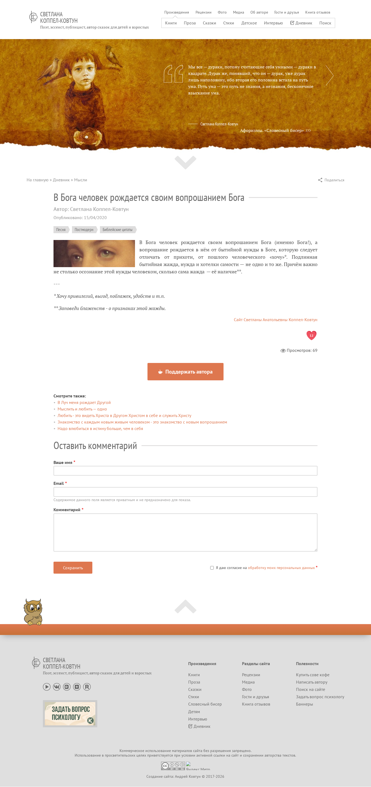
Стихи (228, 23)
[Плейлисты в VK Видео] (67, 686)
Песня (60, 229)
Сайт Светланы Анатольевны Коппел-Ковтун (275, 319)
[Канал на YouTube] (47, 686)
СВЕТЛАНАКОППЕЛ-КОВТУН (59, 17)
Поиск (325, 23)
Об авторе (259, 12)
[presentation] (330, 75)
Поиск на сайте (310, 689)
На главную (38, 179)
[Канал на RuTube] (87, 686)
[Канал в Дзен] (77, 686)
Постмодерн (84, 229)
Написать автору (311, 682)
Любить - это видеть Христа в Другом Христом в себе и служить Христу (124, 415)
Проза (190, 23)
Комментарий (67, 509)
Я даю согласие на (265, 567)
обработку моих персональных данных (281, 567)
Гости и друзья (286, 12)
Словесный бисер (205, 704)
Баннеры (304, 704)
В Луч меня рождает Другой (84, 402)
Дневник (303, 23)
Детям (194, 711)
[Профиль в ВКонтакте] (57, 686)
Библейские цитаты (118, 229)
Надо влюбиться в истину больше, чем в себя (100, 428)
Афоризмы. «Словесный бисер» (272, 130)
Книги (171, 23)
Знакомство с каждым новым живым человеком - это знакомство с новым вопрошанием (142, 422)
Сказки (209, 23)
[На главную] (33, 17)
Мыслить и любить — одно (82, 409)
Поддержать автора (188, 371)
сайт (235, 755)
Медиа (238, 12)
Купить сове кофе (312, 674)
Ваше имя (63, 462)
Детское (249, 23)
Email (59, 483)
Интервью (273, 23)
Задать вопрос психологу (320, 696)
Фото (222, 12)
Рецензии (204, 12)
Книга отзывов (317, 12)
